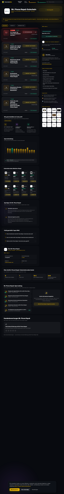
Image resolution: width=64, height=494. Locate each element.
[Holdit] (54, 110)
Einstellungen (35, 489)
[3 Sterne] (11, 331)
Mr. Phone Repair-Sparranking (48, 86)
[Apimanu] (49, 120)
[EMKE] (44, 125)
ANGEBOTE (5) (21, 25)
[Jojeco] (54, 125)
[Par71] (59, 120)
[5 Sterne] (15, 331)
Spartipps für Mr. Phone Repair (48, 76)
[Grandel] (59, 125)
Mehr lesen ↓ (7, 252)
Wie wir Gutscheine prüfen (47, 64)
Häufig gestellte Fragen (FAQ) (48, 78)
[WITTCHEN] (59, 115)
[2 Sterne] (9, 331)
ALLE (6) (5, 25)
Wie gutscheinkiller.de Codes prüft (49, 72)
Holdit (25, 172)
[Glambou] (49, 110)
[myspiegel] (44, 110)
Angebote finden (20, 2)
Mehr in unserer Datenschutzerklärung (23, 486)
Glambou (17, 172)
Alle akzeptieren (14, 489)
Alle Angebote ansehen (51, 36)
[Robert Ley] (49, 125)
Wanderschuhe (17, 186)
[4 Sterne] (13, 331)
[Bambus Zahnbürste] (44, 120)
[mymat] (54, 120)
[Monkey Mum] (54, 115)
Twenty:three (9, 186)
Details (26, 38)
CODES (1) (12, 25)
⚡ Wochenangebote (42, 2)
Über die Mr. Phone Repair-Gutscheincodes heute (51, 84)
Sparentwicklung (46, 74)
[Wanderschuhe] (49, 115)
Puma (34, 172)
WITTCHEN (34, 186)
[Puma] (59, 110)
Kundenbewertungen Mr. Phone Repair (50, 88)
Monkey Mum (26, 186)
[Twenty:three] (44, 115)
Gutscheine (45, 70)
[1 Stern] (6, 331)
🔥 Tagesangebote (32, 2)
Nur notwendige (25, 489)
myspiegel (9, 172)
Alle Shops (25, 2)
